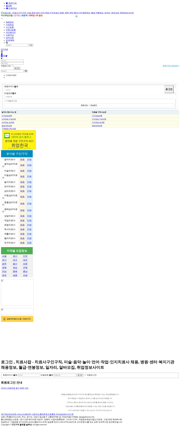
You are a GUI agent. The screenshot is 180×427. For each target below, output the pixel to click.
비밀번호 (10, 93)
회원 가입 (24, 388)
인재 (29, 159)
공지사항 (10, 38)
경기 (15, 256)
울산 (15, 264)
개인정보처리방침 (9, 414)
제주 (4, 275)
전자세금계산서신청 (64, 414)
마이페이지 (11, 32)
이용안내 (10, 35)
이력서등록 (11, 30)
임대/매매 (10, 40)
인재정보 (10, 25)
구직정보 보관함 (8, 122)
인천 (25, 256)
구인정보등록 (97, 116)
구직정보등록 (7, 116)
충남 (25, 271)
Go (31, 45)
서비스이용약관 (24, 414)
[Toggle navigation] (2, 18)
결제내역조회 (7, 126)
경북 (4, 267)
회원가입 (12, 3)
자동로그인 (12, 101)
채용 (22, 159)
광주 (4, 264)
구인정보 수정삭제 (99, 119)
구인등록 (10, 27)
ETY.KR (4, 49)
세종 (15, 275)
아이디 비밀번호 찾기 (10, 388)
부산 (4, 260)
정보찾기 (175, 66)
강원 (25, 264)
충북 (15, 271)
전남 (4, 271)
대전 (25, 260)
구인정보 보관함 (98, 122)
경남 (15, 267)
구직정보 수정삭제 (9, 119)
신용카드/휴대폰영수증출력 (43, 414)
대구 (15, 260)
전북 (25, 267)
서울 (4, 256)
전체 (25, 275)
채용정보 (10, 22)
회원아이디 (11, 86)
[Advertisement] (74, 339)
